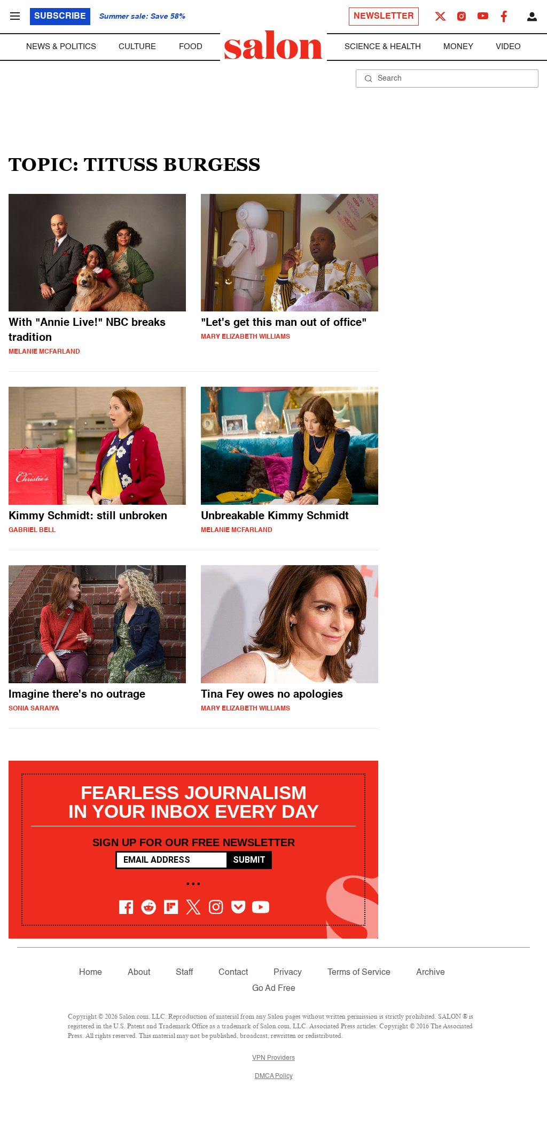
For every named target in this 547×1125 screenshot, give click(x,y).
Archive (430, 972)
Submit (249, 860)
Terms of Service (358, 972)
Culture (137, 47)
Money (458, 47)
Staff (184, 972)
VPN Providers (273, 1058)
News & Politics (61, 47)
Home (90, 972)
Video (508, 47)
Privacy (288, 972)
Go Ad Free (273, 989)
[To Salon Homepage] (273, 45)
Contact (233, 972)
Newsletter (384, 16)
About (139, 972)
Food (190, 47)
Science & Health (383, 47)
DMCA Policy (274, 1076)
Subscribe (60, 16)
